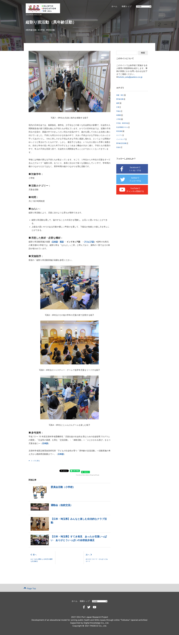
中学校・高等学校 (122, 123)
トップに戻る (35, 461)
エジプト (119, 135)
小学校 (42, 30)
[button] (85, 472)
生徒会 (118, 147)
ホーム (114, 6)
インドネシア (120, 139)
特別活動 (51, 30)
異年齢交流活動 (121, 143)
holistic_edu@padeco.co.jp (130, 77)
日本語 (45, 443)
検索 (143, 53)
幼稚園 (118, 115)
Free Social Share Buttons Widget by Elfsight (87, 475)
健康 (117, 103)
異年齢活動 (32, 30)
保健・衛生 (120, 95)
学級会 (118, 111)
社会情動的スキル (122, 127)
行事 (117, 107)
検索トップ (127, 6)
